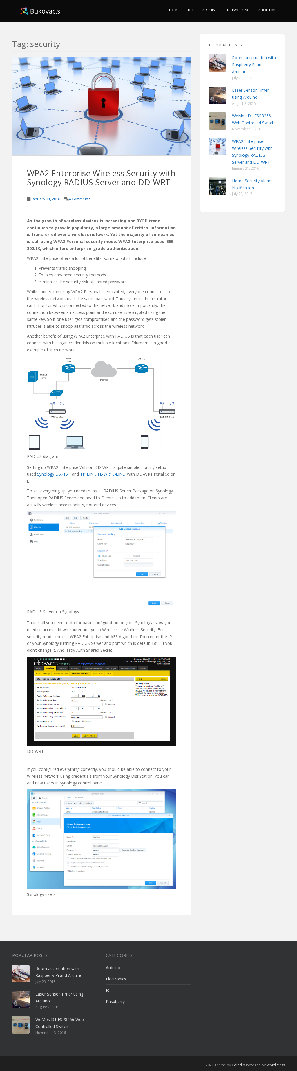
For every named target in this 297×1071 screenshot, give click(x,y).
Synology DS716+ (53, 474)
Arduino (210, 10)
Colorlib (238, 1065)
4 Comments (79, 198)
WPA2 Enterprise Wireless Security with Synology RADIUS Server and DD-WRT (101, 178)
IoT (191, 10)
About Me (267, 10)
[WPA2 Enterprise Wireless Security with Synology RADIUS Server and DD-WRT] (101, 106)
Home (174, 10)
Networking (238, 10)
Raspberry (115, 1001)
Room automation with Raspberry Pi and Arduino (254, 64)
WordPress (276, 1065)
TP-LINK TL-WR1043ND (103, 474)
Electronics (116, 979)
